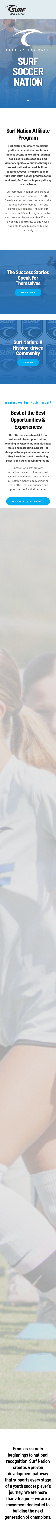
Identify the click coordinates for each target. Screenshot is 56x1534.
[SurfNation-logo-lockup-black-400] (15, 5)
